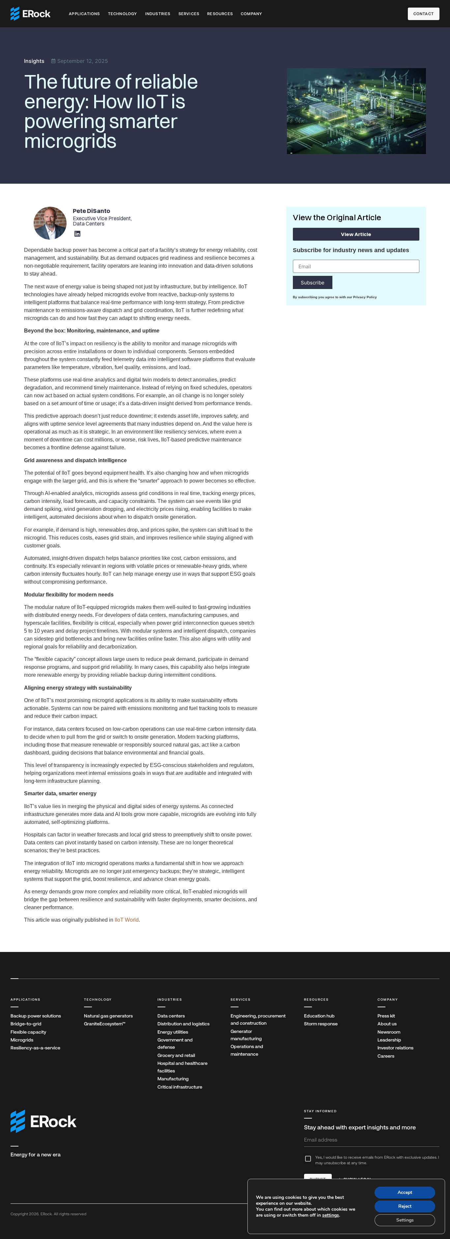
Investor (395, 1047)
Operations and (247, 1050)
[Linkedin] (77, 233)
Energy (172, 1032)
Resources (220, 14)
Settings (405, 1220)
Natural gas (108, 1015)
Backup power (36, 1015)
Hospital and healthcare (182, 1067)
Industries (158, 14)
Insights (34, 61)
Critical (179, 1087)
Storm (321, 1023)
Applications (84, 14)
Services (189, 14)
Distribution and (183, 1023)
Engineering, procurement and (258, 1019)
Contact (423, 14)
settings (330, 1215)
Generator (246, 1035)
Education (319, 1015)
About (387, 1023)
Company (251, 14)
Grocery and (176, 1055)
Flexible (28, 1032)
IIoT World (127, 920)
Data (171, 1015)
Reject (404, 1206)
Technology (122, 14)
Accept (405, 1192)
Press (386, 1015)
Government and (175, 1043)
